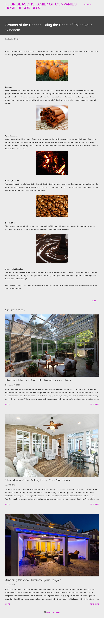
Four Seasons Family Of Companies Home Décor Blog (41, 6)
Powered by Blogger (53, 612)
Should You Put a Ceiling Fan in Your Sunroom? (37, 480)
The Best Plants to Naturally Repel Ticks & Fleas (38, 380)
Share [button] (94, 301)
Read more (94, 404)
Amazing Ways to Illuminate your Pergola (33, 580)
